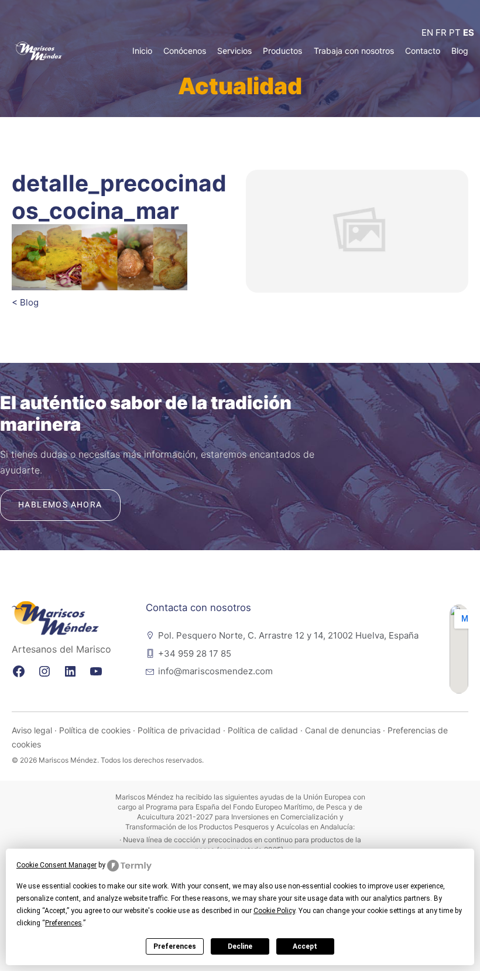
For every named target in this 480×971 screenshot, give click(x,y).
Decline (240, 946)
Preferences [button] (63, 923)
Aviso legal (32, 730)
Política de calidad (263, 730)
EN (427, 32)
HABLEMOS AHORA (60, 505)
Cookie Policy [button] (274, 911)
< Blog (25, 302)
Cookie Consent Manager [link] (56, 865)
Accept (305, 946)
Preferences (174, 946)
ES (468, 32)
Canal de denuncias (342, 730)
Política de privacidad (179, 730)
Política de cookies (95, 730)
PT (455, 32)
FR (441, 32)
